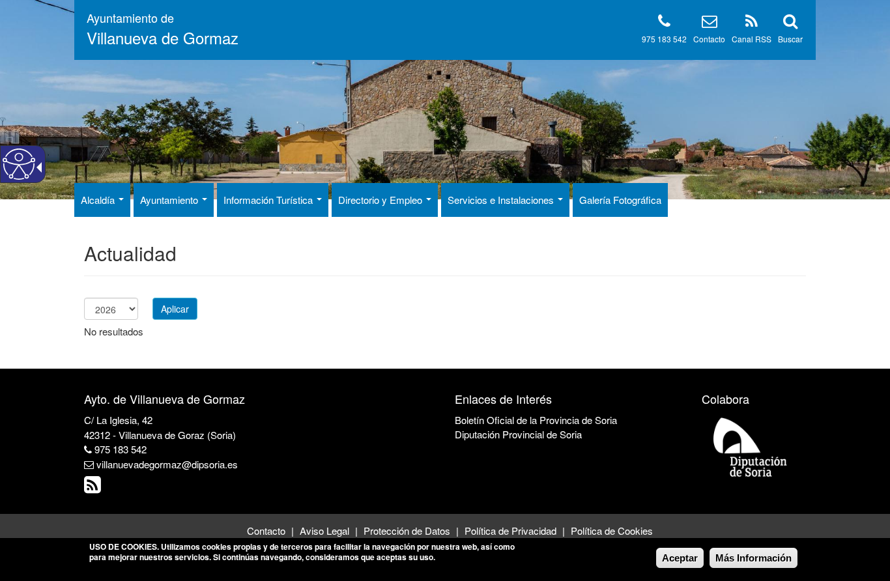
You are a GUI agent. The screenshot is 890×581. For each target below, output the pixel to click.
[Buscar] (790, 23)
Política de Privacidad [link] (510, 530)
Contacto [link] (266, 530)
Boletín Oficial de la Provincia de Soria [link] (536, 420)
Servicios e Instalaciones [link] (502, 199)
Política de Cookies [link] (612, 530)
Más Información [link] (753, 557)
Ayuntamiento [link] (170, 199)
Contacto (709, 38)
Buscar (790, 38)
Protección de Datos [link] (407, 530)
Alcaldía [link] (99, 199)
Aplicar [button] (175, 308)
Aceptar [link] (680, 557)
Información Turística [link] (269, 199)
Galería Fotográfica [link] (620, 199)
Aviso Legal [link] (324, 530)
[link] (94, 487)
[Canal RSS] (751, 23)
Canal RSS (751, 38)
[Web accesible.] (19, 164)
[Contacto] (709, 23)
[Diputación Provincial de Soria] (750, 446)
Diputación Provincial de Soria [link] (518, 434)
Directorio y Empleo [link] (381, 199)
